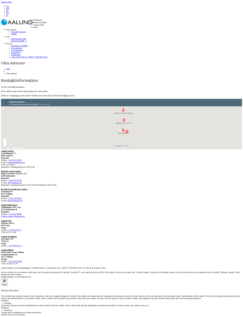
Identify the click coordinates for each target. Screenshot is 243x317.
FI (7, 15)
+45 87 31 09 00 (15, 180)
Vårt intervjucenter (18, 32)
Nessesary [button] (5, 308)
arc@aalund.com (15, 183)
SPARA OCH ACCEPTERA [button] (13, 315)
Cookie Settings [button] (7, 277)
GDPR (14, 34)
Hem (8, 69)
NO (7, 13)
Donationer (15, 53)
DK (7, 9)
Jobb (8, 36)
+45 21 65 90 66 (15, 198)
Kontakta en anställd (19, 46)
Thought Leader (38, 25)
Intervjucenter (11, 29)
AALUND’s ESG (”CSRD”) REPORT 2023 (29, 57)
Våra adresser (16, 48)
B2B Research (38, 20)
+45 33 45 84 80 (15, 261)
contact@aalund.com (16, 162)
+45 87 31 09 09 (15, 160)
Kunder (35, 27)
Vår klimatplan (17, 50)
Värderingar (16, 55)
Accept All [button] (18, 277)
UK (7, 6)
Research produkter (40, 22)
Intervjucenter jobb (18, 39)
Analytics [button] (5, 301)
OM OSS (9, 43)
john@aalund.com (15, 201)
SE (7, 11)
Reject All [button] (27, 277)
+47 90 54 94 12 (15, 230)
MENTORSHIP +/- (19, 41)
